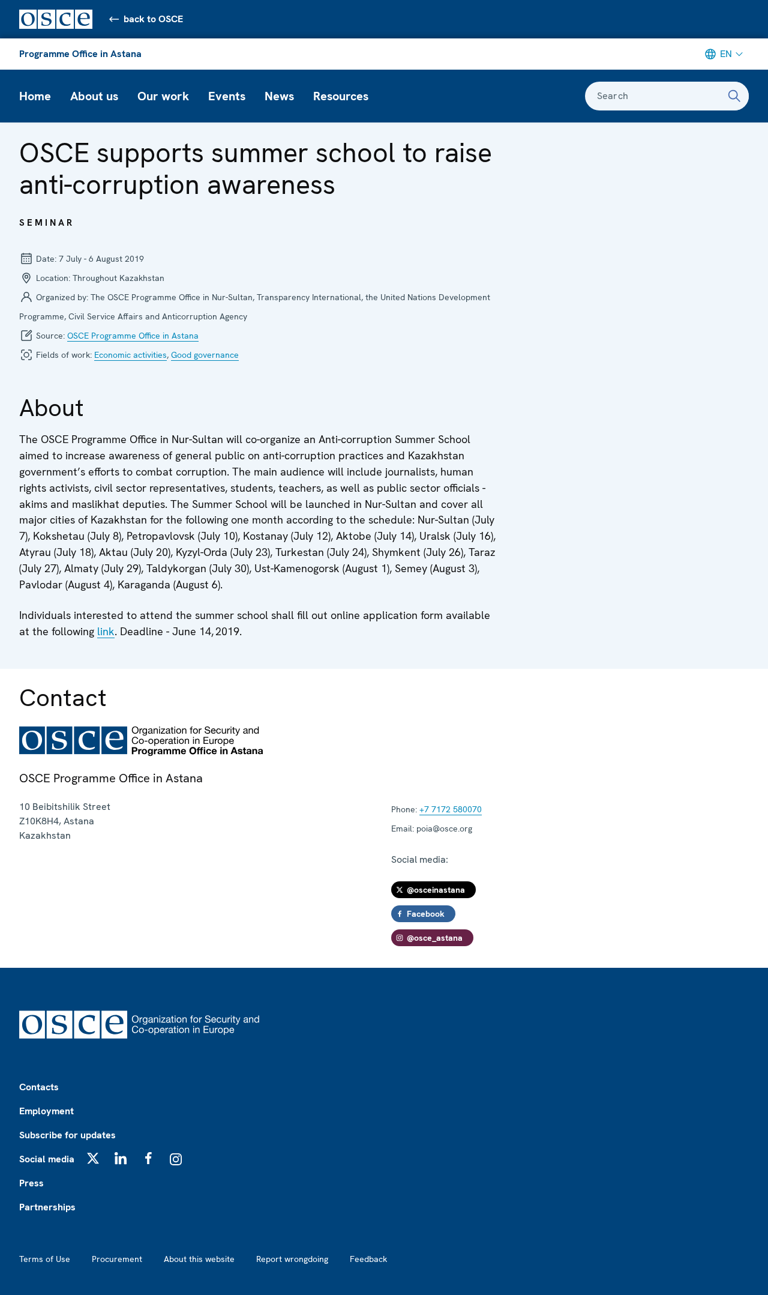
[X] (93, 1158)
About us (94, 96)
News (279, 96)
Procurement (117, 1259)
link (106, 631)
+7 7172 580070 (450, 809)
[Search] (734, 96)
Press (31, 1183)
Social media (46, 1159)
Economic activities (130, 354)
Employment (46, 1111)
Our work (163, 96)
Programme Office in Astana (80, 53)
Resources (340, 96)
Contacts (39, 1087)
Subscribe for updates (67, 1135)
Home (35, 96)
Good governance (205, 354)
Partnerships (47, 1207)
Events (226, 96)
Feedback (368, 1259)
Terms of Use (44, 1259)
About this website (199, 1259)
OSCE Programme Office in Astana (133, 335)
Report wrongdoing (292, 1259)
